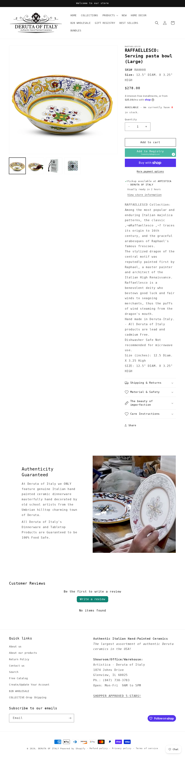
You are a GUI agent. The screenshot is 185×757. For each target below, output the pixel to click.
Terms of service (147, 748)
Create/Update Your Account (29, 684)
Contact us (17, 665)
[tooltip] (173, 154)
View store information (144, 194)
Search (13, 672)
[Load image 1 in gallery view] (17, 166)
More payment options (150, 171)
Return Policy (19, 659)
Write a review (92, 599)
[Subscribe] (70, 718)
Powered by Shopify (72, 748)
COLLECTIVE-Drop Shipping (27, 697)
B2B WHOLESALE (19, 691)
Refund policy (99, 748)
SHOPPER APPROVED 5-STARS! (117, 696)
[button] (110, 15)
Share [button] (132, 425)
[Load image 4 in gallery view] (72, 166)
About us (15, 646)
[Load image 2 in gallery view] (35, 166)
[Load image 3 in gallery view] (54, 166)
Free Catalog (18, 678)
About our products (23, 652)
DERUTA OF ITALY (48, 748)
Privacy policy (122, 748)
